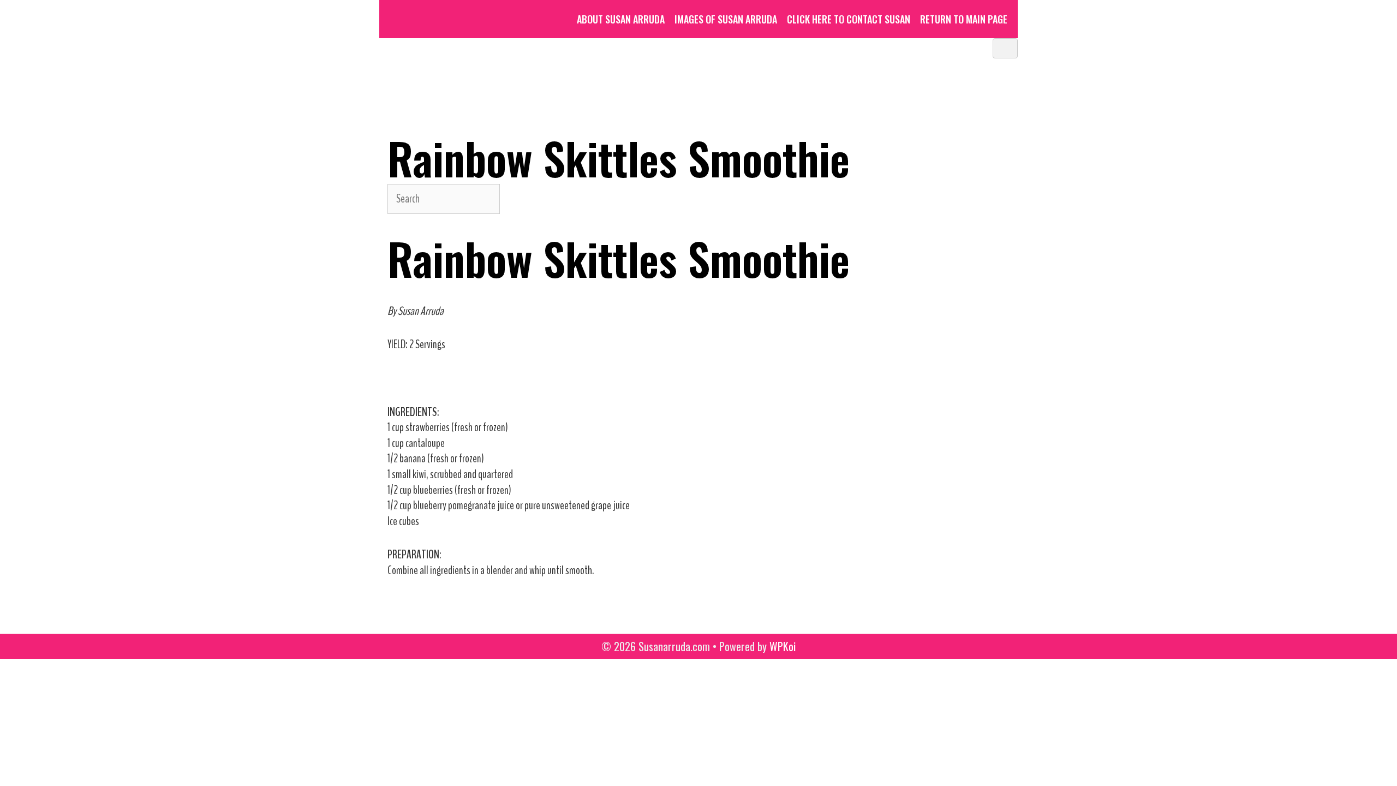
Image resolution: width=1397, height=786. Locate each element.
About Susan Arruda (621, 19)
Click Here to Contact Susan (848, 19)
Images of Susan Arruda (725, 19)
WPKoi (782, 646)
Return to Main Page (963, 19)
